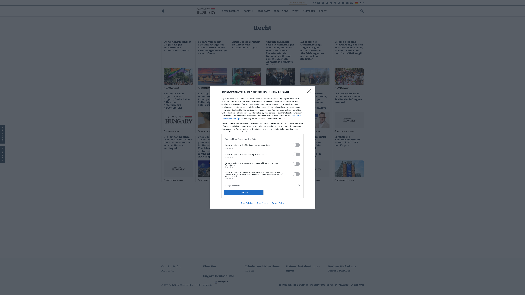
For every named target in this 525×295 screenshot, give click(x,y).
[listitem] (262, 139)
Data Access (262, 203)
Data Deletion (247, 203)
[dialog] (262, 147)
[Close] (309, 92)
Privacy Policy (278, 203)
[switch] (296, 145)
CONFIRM (244, 192)
